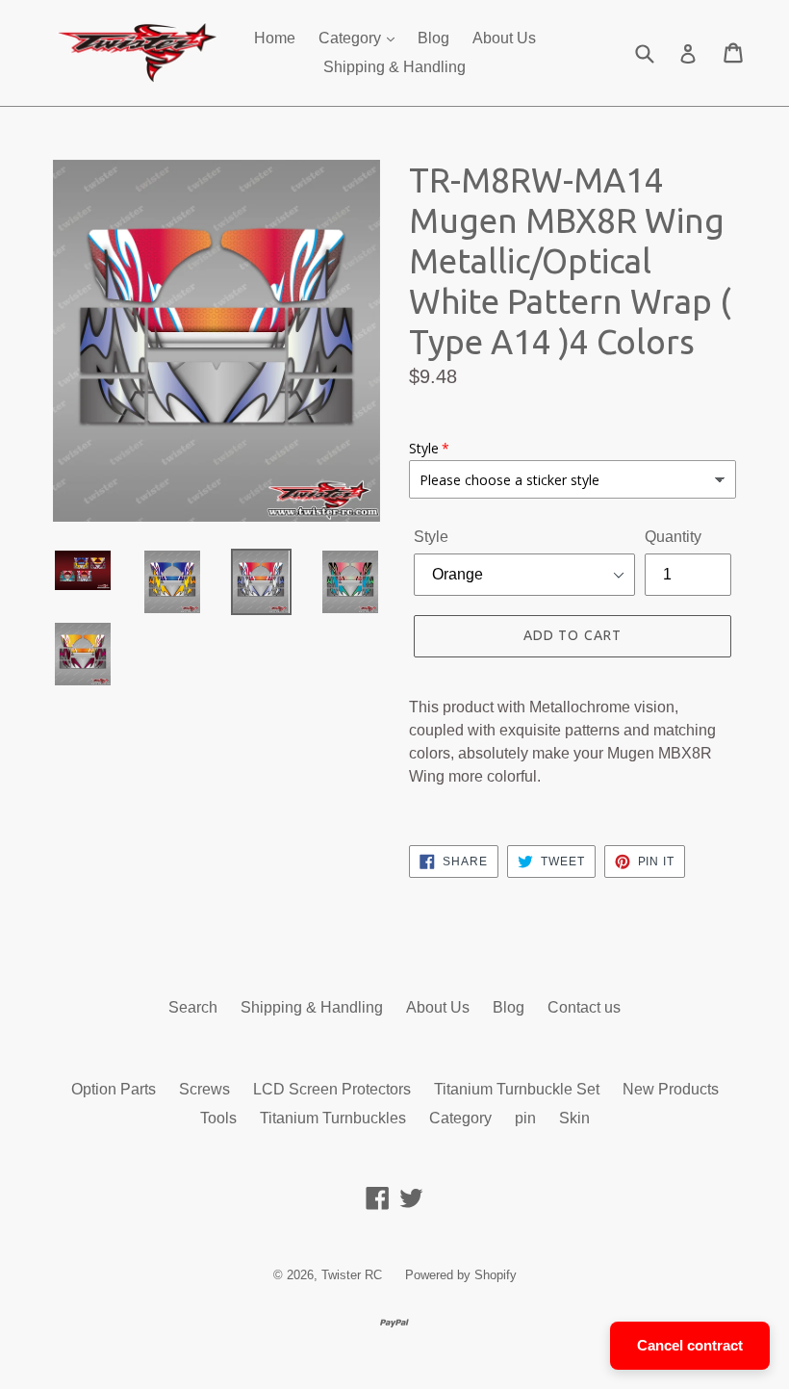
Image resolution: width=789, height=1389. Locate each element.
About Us (504, 38)
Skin (574, 1118)
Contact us (584, 1007)
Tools (218, 1118)
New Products (671, 1089)
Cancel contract (690, 1345)
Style (431, 536)
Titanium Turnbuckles (333, 1118)
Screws (204, 1089)
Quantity (673, 536)
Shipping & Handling (394, 67)
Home (274, 38)
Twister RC (351, 1275)
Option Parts (113, 1089)
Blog (433, 38)
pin (525, 1118)
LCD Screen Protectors (332, 1089)
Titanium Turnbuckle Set (516, 1089)
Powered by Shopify (461, 1275)
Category (351, 38)
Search (192, 1007)
